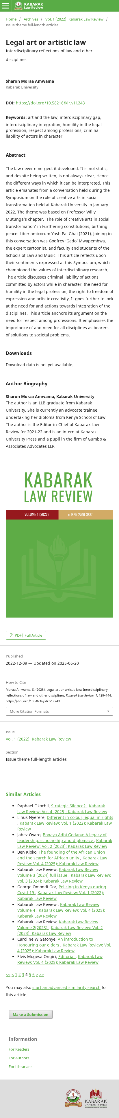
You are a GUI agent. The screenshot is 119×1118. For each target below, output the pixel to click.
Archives (31, 19)
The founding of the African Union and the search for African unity (61, 855)
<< (8, 974)
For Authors (19, 1057)
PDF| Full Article (28, 635)
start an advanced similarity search (66, 987)
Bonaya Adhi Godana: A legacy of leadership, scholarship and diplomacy (62, 837)
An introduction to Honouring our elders (55, 942)
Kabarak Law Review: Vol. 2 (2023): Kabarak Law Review (64, 843)
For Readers (19, 1049)
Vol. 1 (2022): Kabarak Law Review (74, 19)
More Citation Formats (29, 711)
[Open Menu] (6, 6)
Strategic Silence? (69, 805)
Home (11, 19)
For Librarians (20, 1066)
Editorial (67, 956)
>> (41, 974)
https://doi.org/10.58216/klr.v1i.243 (50, 103)
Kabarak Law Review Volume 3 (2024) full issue (57, 872)
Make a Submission (31, 1014)
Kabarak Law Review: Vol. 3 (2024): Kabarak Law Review (64, 878)
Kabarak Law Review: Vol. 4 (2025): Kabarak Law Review (62, 808)
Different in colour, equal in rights (80, 817)
